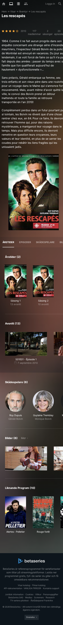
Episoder (25, 242)
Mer (23, 438)
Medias (28, 597)
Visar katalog (24, 585)
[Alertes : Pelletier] (15, 512)
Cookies (29, 594)
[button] (15, 406)
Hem (4, 11)
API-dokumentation (13, 588)
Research (50, 597)
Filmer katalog (38, 585)
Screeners (39, 597)
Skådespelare (45, 242)
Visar (13, 11)
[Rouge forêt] (43, 512)
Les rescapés (38, 11)
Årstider (8, 242)
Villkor (38, 594)
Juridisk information (14, 594)
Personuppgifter (50, 594)
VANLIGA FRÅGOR (32, 588)
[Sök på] (60, 3)
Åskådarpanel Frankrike (42, 600)
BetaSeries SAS (15, 597)
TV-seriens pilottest (19, 600)
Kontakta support (51, 588)
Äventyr (23, 11)
